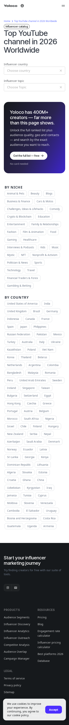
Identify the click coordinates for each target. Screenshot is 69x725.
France (45, 319)
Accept (53, 709)
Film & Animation (33, 232)
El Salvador (32, 510)
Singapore (28, 388)
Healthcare (30, 239)
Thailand (26, 357)
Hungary (53, 426)
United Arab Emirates (32, 380)
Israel (10, 426)
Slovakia (27, 472)
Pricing (42, 617)
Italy (41, 342)
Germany (52, 311)
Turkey (11, 342)
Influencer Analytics (16, 631)
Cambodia (13, 510)
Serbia (33, 434)
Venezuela (46, 503)
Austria (28, 411)
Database (44, 661)
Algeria (11, 472)
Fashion (11, 232)
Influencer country (16, 64)
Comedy (55, 209)
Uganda (32, 526)
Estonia (43, 472)
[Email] (15, 587)
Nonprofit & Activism (45, 255)
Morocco (12, 418)
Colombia (53, 365)
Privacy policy (12, 685)
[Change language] (22, 6)
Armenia (48, 526)
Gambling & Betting (19, 285)
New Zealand (15, 434)
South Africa (31, 418)
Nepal (47, 434)
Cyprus (42, 495)
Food (53, 232)
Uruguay (51, 510)
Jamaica (12, 495)
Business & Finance (18, 201)
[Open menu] (63, 6)
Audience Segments (17, 617)
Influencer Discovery (17, 624)
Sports (38, 262)
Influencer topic (14, 81)
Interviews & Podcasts (20, 247)
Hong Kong (14, 403)
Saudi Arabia (34, 441)
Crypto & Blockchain (19, 216)
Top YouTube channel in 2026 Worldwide (35, 21)
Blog (40, 624)
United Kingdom (17, 311)
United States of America (22, 303)
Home (7, 21)
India (47, 303)
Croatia (11, 480)
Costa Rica (49, 518)
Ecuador (28, 449)
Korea (10, 357)
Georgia (29, 457)
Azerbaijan (13, 441)
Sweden (57, 380)
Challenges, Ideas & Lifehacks (25, 209)
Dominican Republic (19, 464)
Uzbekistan (13, 488)
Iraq (49, 488)
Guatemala (14, 526)
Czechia (31, 403)
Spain (10, 326)
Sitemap (9, 692)
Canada (30, 319)
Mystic (11, 255)
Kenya (44, 457)
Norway (12, 449)
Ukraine (56, 342)
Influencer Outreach (17, 638)
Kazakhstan (14, 349)
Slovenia (29, 503)
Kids (42, 247)
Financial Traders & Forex (22, 278)
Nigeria (49, 418)
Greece (47, 403)
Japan (23, 326)
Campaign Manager (17, 658)
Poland (31, 349)
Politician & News (17, 262)
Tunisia (27, 495)
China (40, 480)
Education (44, 216)
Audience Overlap (15, 651)
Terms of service (14, 678)
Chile (23, 426)
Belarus (42, 357)
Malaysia (33, 372)
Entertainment (16, 224)
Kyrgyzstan (33, 488)
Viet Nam (47, 349)
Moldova (12, 503)
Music (55, 247)
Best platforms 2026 (50, 654)
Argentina (35, 365)
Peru (10, 380)
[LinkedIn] (8, 587)
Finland (37, 426)
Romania (50, 372)
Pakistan (42, 334)
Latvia (43, 449)
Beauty (35, 193)
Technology (14, 270)
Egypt (47, 395)
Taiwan (45, 388)
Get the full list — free (26, 155)
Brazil (36, 311)
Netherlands (14, 365)
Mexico (57, 334)
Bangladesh (14, 372)
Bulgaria (12, 395)
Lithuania (42, 464)
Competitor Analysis (17, 645)
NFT (23, 255)
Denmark (54, 441)
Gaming (12, 239)
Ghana (27, 480)
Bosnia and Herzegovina (22, 518)
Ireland (11, 388)
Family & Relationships (44, 224)
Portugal (12, 411)
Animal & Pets (15, 193)
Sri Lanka (12, 457)
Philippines (40, 326)
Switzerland (31, 395)
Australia (27, 342)
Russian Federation (18, 334)
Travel (31, 270)
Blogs (49, 193)
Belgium (44, 411)
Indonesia (13, 319)
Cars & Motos (45, 201)
